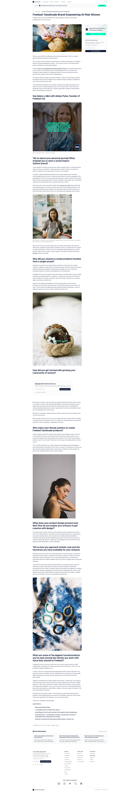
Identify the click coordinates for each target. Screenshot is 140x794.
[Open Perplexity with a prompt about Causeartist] (64, 783)
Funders (51, 1)
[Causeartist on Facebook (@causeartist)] (35, 764)
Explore (63, 1)
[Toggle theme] (106, 2)
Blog (66, 771)
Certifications (68, 769)
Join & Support (80, 761)
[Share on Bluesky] (47, 725)
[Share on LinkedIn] (53, 725)
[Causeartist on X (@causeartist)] (37, 764)
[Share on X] (45, 725)
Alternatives (67, 755)
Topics (66, 774)
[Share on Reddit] (56, 725)
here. (52, 700)
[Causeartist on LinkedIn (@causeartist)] (42, 764)
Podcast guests (68, 761)
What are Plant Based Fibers (42, 707)
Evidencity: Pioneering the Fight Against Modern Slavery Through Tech (54, 719)
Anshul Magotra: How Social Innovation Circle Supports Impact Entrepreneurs (56, 712)
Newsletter (92, 753)
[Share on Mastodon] (49, 725)
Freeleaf (35, 253)
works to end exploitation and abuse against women (52, 68)
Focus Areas (68, 767)
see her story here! (65, 185)
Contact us (79, 759)
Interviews (37, 11)
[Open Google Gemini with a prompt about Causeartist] (70, 783)
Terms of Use (104, 789)
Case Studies (68, 763)
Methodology (80, 755)
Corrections (80, 757)
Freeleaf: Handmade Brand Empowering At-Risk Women (56, 11)
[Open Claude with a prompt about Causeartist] (81, 783)
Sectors (66, 765)
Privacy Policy (98, 789)
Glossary (92, 757)
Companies (45, 1)
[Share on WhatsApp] (58, 725)
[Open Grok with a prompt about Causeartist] (75, 783)
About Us (79, 753)
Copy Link (36, 725)
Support (69, 1)
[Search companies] (104, 2)
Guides (91, 759)
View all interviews (103, 731)
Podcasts (56, 1)
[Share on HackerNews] (55, 725)
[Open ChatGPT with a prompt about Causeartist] (58, 783)
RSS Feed (92, 761)
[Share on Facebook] (51, 725)
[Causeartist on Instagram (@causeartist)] (40, 764)
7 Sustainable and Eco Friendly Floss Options (47, 710)
